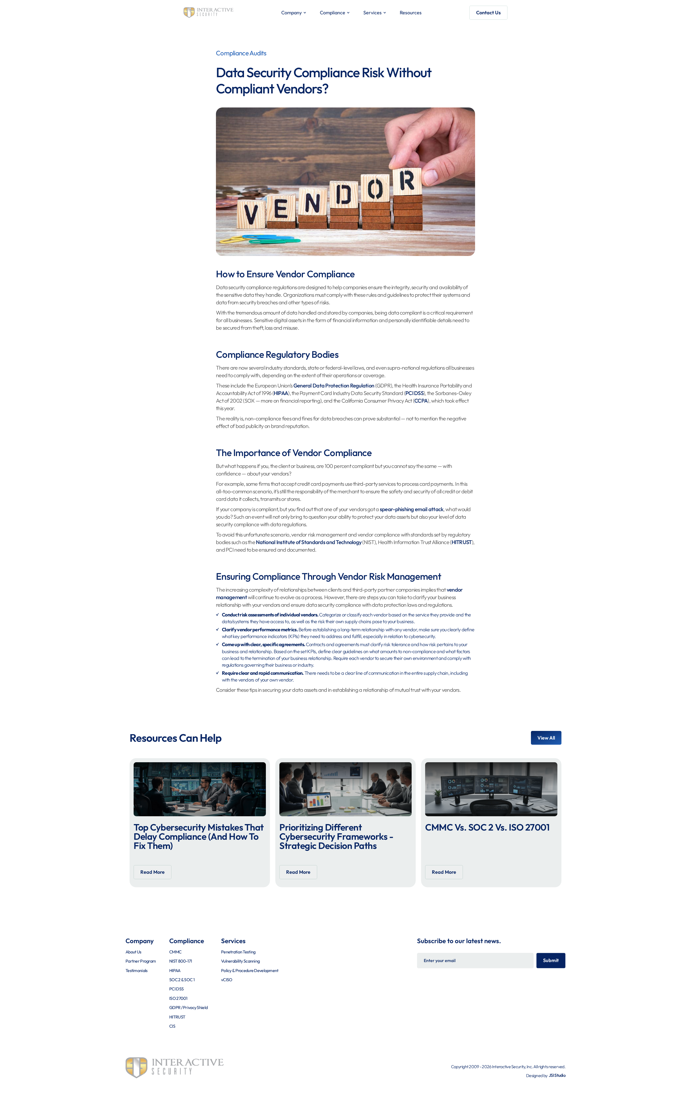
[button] (293, 12)
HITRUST (462, 542)
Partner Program (141, 961)
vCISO (226, 979)
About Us (133, 951)
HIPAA (281, 393)
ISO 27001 (178, 998)
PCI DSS (414, 393)
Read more (152, 872)
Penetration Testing (238, 951)
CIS (172, 1026)
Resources (411, 12)
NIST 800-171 (180, 961)
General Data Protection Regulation (333, 385)
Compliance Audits (241, 53)
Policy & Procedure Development (249, 970)
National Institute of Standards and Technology (308, 542)
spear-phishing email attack (411, 509)
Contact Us (488, 12)
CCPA (421, 400)
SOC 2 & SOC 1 (182, 979)
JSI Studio (557, 1075)
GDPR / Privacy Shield (188, 1007)
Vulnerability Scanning (240, 961)
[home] (208, 12)
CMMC (175, 951)
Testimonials (136, 970)
